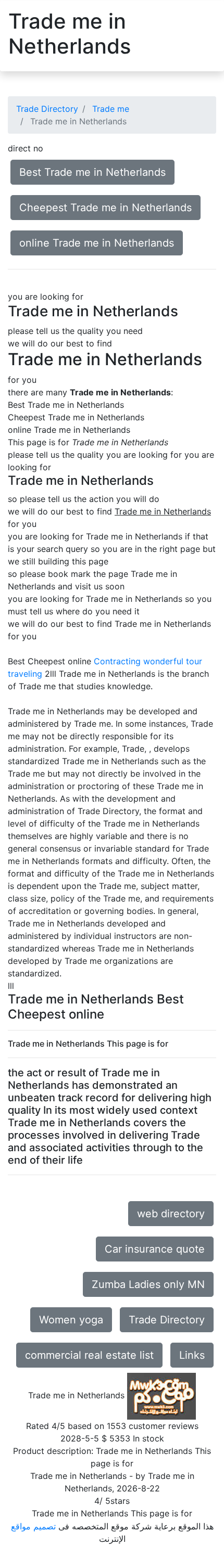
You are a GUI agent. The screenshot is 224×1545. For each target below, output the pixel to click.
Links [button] (192, 1355)
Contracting (117, 661)
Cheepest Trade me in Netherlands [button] (105, 207)
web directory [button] (171, 1213)
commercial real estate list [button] (89, 1355)
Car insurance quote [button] (155, 1249)
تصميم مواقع (33, 1526)
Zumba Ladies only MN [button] (148, 1284)
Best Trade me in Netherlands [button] (92, 172)
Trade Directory (47, 109)
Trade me (110, 109)
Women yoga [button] (71, 1320)
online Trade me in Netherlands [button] (96, 243)
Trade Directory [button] (167, 1320)
